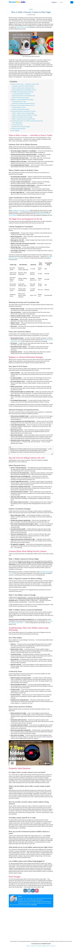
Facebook (39, 904)
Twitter (44, 904)
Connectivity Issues (17, 124)
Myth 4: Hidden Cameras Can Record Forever (24, 119)
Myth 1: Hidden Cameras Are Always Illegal (23, 113)
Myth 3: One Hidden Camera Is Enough (22, 117)
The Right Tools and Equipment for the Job (22, 92)
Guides (30, 9)
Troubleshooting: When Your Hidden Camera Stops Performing (27, 121)
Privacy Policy (38, 945)
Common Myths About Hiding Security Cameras (24, 111)
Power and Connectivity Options (21, 97)
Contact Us (33, 945)
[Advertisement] (31, 924)
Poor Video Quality (17, 122)
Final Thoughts (15, 130)
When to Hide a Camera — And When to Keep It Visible (25, 84)
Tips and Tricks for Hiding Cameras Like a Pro (23, 105)
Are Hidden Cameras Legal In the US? (20, 210)
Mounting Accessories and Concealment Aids (24, 95)
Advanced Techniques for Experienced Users (24, 103)
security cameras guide (22, 27)
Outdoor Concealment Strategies (21, 109)
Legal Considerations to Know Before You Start (24, 90)
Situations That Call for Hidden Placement (23, 86)
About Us (28, 945)
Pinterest (49, 904)
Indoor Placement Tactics (19, 107)
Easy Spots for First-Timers (19, 101)
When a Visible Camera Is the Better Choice (23, 88)
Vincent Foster (27, 896)
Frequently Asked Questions (19, 128)
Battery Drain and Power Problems (21, 126)
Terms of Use (52, 945)
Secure (14, 2)
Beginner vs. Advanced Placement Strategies (23, 99)
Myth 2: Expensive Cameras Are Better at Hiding (25, 115)
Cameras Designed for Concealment (22, 93)
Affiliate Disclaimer (45, 945)
